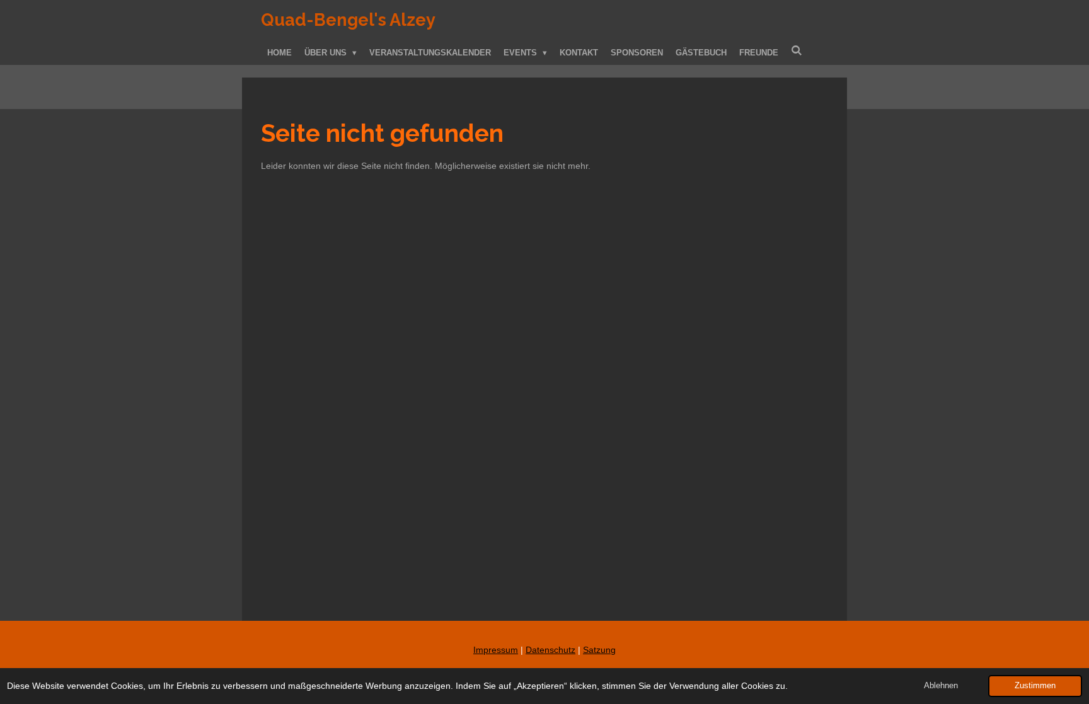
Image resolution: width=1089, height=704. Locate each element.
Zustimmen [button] (1035, 685)
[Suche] (797, 51)
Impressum (495, 650)
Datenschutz (550, 650)
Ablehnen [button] (941, 685)
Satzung (599, 650)
